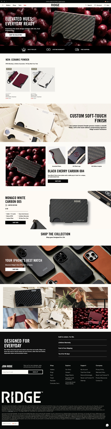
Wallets (52, 369)
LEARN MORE (64, 1)
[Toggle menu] (3, 5)
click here (10, 411)
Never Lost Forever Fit (87, 378)
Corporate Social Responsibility (70, 383)
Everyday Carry (54, 383)
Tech (51, 375)
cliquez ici (78, 418)
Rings (51, 372)
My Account (84, 369)
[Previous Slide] (1, 1)
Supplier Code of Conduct (69, 378)
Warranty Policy (100, 372)
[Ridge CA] (55, 5)
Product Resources (101, 378)
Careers (67, 372)
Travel (52, 378)
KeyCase (52, 380)
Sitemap (83, 380)
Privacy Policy (100, 369)
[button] (88, 5)
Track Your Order (85, 372)
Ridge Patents (69, 375)
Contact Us (99, 380)
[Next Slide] (4, 1)
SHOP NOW (15, 222)
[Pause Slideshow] (6, 1)
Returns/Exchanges (86, 375)
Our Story (68, 369)
